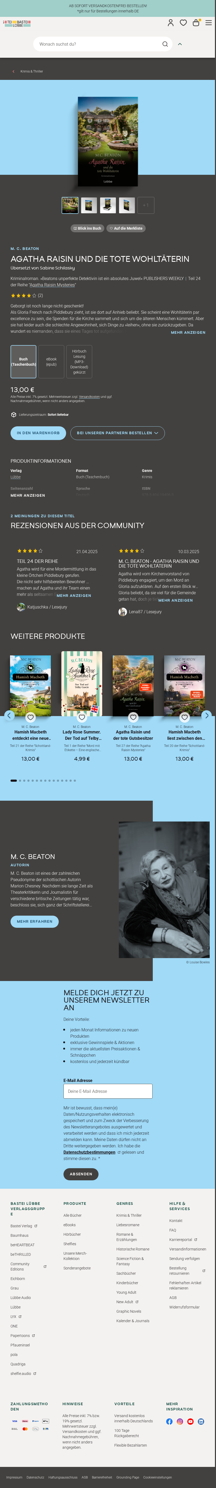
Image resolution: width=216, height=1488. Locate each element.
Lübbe (16, 477)
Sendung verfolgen (184, 1259)
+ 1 (146, 205)
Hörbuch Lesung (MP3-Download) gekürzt (79, 361)
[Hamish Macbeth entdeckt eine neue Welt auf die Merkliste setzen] (30, 685)
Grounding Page (127, 1477)
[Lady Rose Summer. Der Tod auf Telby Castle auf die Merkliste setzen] (81, 683)
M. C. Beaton (25, 249)
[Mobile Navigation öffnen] (208, 22)
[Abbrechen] (180, 44)
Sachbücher (126, 1273)
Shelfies (69, 1244)
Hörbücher (72, 1234)
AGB (173, 1298)
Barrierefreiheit (102, 1477)
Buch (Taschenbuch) (23, 361)
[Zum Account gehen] (170, 22)
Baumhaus (19, 1235)
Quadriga (18, 1364)
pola (14, 1354)
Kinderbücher (127, 1283)
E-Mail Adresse (77, 1080)
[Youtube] (190, 1421)
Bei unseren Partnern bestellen (114, 433)
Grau (15, 1288)
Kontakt (176, 1221)
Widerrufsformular (184, 1307)
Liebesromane (127, 1225)
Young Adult (126, 1292)
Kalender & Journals (132, 1321)
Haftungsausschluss (62, 1477)
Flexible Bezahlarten (130, 1445)
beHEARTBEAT (23, 1245)
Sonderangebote (77, 1268)
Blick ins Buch (89, 228)
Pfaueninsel (20, 1345)
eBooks (69, 1225)
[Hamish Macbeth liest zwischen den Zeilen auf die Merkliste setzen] (184, 685)
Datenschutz (35, 1477)
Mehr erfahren (34, 922)
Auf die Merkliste (127, 229)
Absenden (81, 1174)
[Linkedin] (201, 1421)
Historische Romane (132, 1249)
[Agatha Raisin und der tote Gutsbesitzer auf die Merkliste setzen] (133, 685)
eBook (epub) (51, 361)
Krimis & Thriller (32, 71)
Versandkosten (89, 397)
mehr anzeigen (188, 333)
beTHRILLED (21, 1254)
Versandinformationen (187, 1249)
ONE (14, 1326)
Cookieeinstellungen (157, 1477)
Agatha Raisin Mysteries (52, 284)
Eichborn (18, 1279)
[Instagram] (180, 1421)
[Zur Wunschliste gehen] (183, 22)
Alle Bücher (72, 1215)
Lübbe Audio (21, 1298)
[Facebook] (169, 1421)
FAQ (172, 1230)
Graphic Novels (128, 1311)
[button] (30, 713)
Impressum (14, 1477)
